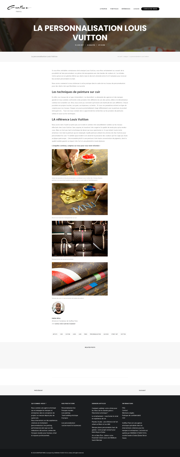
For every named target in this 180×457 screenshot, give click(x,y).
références (126, 9)
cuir (61, 334)
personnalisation (95, 334)
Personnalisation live (68, 408)
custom (67, 334)
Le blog (136, 9)
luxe (80, 334)
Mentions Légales (128, 413)
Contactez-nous (150, 9)
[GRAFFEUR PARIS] (19, 9)
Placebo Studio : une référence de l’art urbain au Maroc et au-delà (105, 423)
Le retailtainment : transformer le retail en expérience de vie (105, 417)
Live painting (66, 413)
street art (114, 334)
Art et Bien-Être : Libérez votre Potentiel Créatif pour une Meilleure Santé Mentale (104, 438)
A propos (103, 9)
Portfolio (114, 9)
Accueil (120, 57)
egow (103, 45)
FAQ (123, 408)
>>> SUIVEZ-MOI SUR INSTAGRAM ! (64, 324)
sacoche (106, 334)
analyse (92, 45)
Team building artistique (70, 415)
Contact (125, 410)
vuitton (123, 334)
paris (85, 334)
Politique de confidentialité (131, 415)
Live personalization (68, 423)
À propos (65, 418)
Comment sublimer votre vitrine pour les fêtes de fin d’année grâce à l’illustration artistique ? (104, 410)
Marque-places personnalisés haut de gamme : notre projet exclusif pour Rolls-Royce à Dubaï (104, 430)
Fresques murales (67, 410)
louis (74, 334)
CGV (123, 418)
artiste (55, 334)
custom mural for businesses (71, 425)
